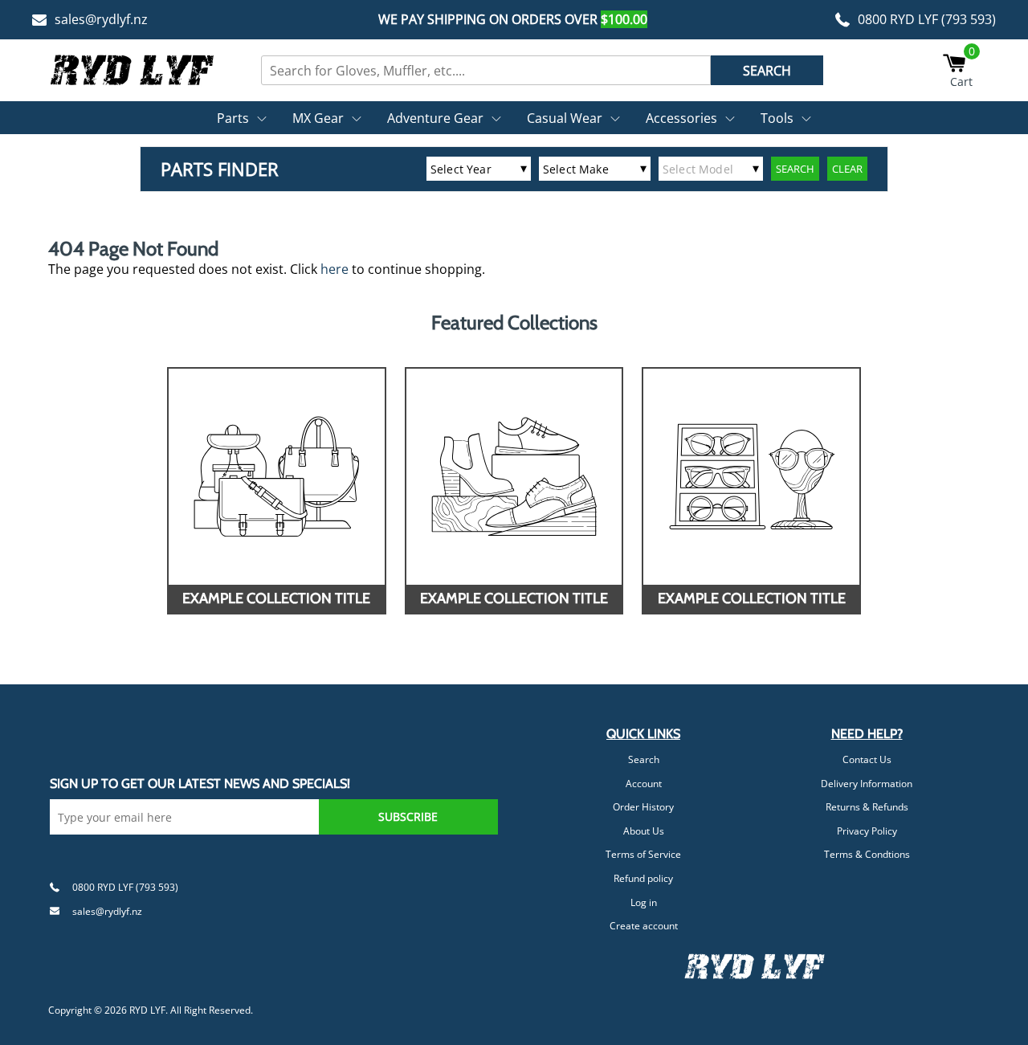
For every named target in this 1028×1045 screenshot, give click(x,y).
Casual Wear (564, 118)
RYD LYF (147, 1010)
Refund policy (643, 878)
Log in (643, 902)
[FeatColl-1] (277, 477)
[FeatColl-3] (751, 477)
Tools (777, 118)
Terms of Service (643, 854)
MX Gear (318, 118)
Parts (233, 118)
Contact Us (866, 759)
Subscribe (408, 816)
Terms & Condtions (867, 854)
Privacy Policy (867, 831)
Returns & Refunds (867, 807)
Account (644, 783)
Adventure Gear (435, 118)
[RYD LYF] (132, 69)
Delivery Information (866, 783)
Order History (643, 807)
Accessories (681, 118)
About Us (643, 831)
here (334, 269)
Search (643, 759)
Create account (644, 926)
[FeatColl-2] (514, 477)
